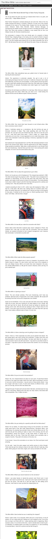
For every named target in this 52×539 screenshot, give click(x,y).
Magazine (11, 5)
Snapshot (24, 5)
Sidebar (20, 5)
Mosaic (15, 5)
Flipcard (6, 5)
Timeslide (29, 5)
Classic (2, 5)
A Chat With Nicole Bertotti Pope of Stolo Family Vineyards (26, 13)
